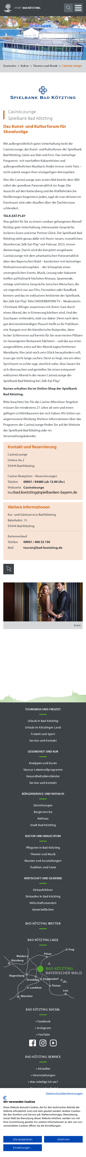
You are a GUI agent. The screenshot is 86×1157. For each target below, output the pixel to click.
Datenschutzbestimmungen (64, 1093)
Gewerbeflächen (43, 909)
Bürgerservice (43, 811)
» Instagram (43, 1027)
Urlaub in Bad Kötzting (43, 720)
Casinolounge (33, 487)
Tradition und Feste (43, 867)
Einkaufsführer (43, 889)
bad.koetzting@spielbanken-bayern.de (45, 492)
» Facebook (43, 1021)
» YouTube (43, 1034)
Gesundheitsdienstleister (43, 776)
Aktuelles (44, 1068)
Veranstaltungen (44, 1075)
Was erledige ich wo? (44, 1081)
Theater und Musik (45, 65)
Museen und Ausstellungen (43, 860)
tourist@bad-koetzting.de (42, 547)
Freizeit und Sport (43, 733)
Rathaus (43, 818)
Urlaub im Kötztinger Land (43, 727)
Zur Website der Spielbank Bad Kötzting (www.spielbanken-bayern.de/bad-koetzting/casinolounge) (21, 581)
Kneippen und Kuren (43, 763)
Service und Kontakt (43, 740)
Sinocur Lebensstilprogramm (43, 769)
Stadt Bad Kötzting (43, 824)
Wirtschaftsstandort (43, 902)
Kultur (25, 65)
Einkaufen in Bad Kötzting (43, 896)
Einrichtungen (43, 805)
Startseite (9, 65)
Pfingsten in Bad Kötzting (43, 847)
